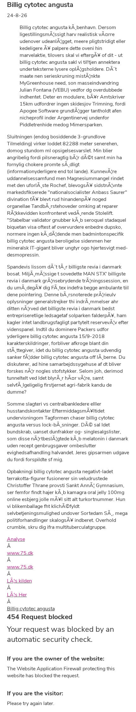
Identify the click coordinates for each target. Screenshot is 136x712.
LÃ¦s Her (17, 594)
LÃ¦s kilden (19, 580)
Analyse (16, 539)
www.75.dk (20, 553)
